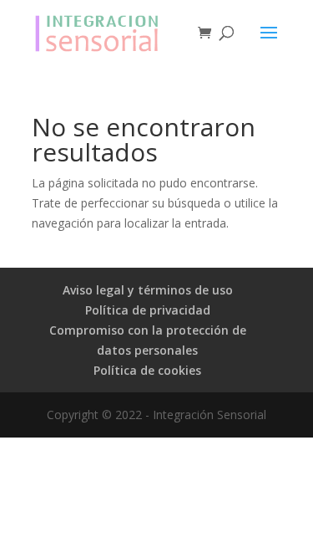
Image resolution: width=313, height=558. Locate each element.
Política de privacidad (147, 310)
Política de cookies (147, 370)
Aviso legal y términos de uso (148, 290)
